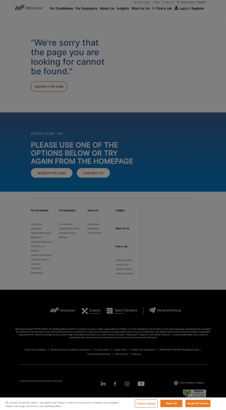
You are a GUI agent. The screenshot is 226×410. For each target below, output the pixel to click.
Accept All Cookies (197, 403)
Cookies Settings (146, 403)
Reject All (171, 403)
